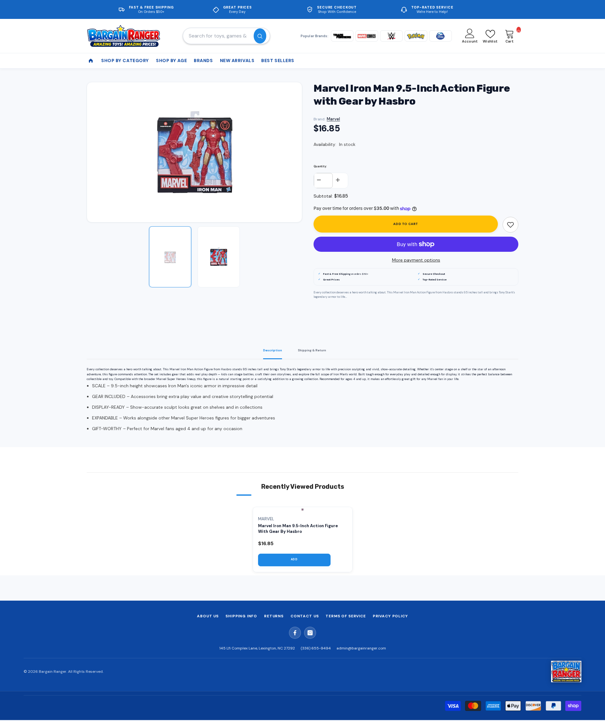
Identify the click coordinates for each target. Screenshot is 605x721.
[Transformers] (342, 36)
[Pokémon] (416, 36)
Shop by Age (171, 60)
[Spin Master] (440, 36)
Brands (203, 60)
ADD (294, 559)
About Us (208, 616)
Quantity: (320, 166)
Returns (274, 616)
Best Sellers (277, 60)
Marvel (333, 119)
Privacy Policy (390, 616)
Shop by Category (125, 60)
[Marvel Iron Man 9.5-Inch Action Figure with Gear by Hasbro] (302, 509)
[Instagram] (310, 633)
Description (272, 350)
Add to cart (405, 224)
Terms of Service (346, 616)
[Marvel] (366, 36)
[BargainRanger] (566, 671)
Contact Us (305, 616)
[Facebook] (295, 633)
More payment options (416, 260)
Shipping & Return (312, 350)
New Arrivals (237, 60)
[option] (194, 152)
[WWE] (391, 36)
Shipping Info (241, 616)
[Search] (226, 36)
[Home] (91, 61)
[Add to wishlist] (510, 225)
